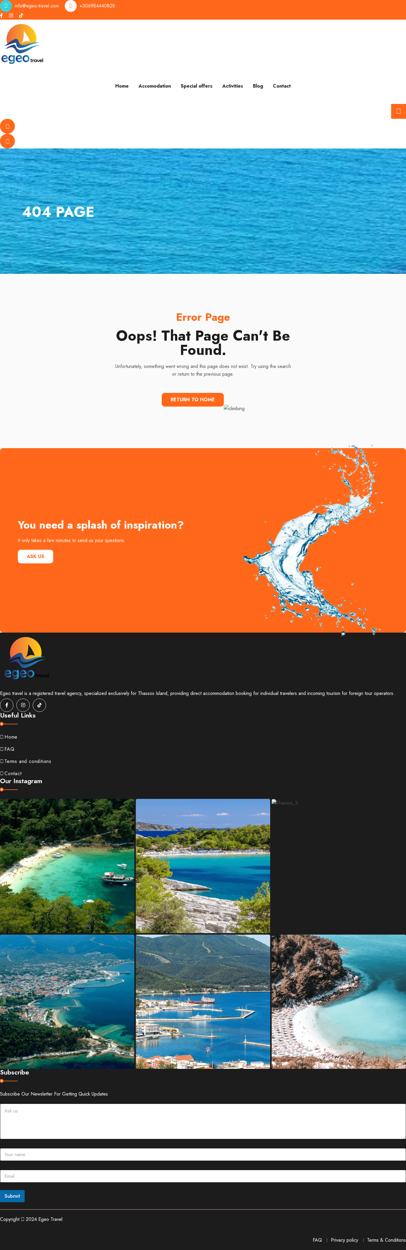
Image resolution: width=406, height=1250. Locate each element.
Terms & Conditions (386, 1240)
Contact (282, 86)
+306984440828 (97, 5)
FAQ (9, 749)
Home (122, 86)
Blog (258, 86)
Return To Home (193, 399)
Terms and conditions (27, 761)
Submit (12, 1196)
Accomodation (155, 86)
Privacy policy (344, 1240)
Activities (232, 86)
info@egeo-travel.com (37, 5)
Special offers (197, 86)
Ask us (35, 556)
